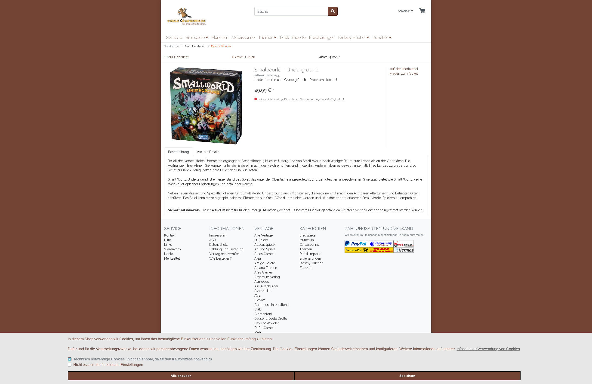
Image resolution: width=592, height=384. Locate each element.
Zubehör (381, 37)
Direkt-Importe (292, 37)
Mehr (258, 332)
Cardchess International (271, 305)
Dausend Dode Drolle (270, 318)
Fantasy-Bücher (352, 37)
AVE (257, 295)
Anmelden (404, 10)
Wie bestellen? (220, 258)
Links (168, 244)
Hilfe (167, 240)
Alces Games (264, 254)
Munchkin (220, 37)
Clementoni (263, 314)
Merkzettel (172, 258)
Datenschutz (218, 244)
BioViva (259, 300)
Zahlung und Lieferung (226, 249)
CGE (257, 309)
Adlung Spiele (264, 249)
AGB (212, 240)
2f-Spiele (261, 240)
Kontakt (169, 235)
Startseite (174, 37)
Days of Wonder (266, 323)
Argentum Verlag (267, 277)
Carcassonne (243, 37)
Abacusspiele (264, 244)
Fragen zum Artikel (404, 73)
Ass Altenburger (266, 286)
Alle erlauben (181, 376)
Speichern (407, 376)
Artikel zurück (244, 57)
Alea (257, 258)
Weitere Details (208, 152)
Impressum (217, 235)
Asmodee (261, 281)
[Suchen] (333, 11)
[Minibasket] (422, 11)
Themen (266, 37)
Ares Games (263, 272)
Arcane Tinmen (265, 268)
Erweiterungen (322, 37)
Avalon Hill (262, 291)
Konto (168, 254)
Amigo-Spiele (264, 263)
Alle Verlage (263, 235)
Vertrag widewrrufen (224, 254)
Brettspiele (196, 37)
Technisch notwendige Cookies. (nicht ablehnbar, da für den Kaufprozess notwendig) (142, 359)
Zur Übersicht (177, 57)
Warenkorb (172, 249)
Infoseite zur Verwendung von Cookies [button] (488, 349)
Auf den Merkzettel (404, 69)
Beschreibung (178, 152)
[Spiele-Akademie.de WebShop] (205, 16)
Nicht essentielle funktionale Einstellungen (108, 365)
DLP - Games (264, 328)
